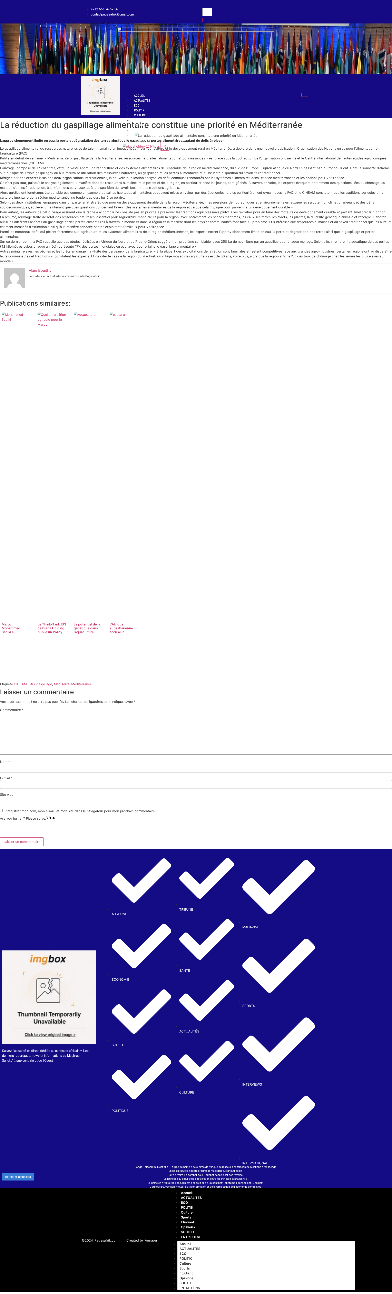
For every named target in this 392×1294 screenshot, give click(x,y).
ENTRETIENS (142, 139)
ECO (136, 105)
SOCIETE (139, 135)
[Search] (205, 20)
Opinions (140, 130)
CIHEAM (20, 684)
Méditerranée (81, 684)
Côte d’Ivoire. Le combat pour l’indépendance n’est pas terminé (205, 1174)
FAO (32, 684)
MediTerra (61, 684)
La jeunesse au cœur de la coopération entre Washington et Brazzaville (205, 1178)
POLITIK (139, 110)
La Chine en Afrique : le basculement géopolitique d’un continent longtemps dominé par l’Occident (205, 1182)
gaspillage (44, 684)
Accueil (139, 95)
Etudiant (140, 125)
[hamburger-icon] (304, 95)
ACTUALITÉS (142, 100)
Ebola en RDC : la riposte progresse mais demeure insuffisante (205, 1170)
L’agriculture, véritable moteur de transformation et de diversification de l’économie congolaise (205, 1186)
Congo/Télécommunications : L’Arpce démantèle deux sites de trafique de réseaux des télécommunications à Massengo (205, 1166)
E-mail (6, 778)
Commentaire (11, 709)
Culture (140, 115)
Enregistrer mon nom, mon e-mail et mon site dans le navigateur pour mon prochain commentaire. (80, 811)
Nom (5, 761)
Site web (6, 794)
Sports (139, 120)
